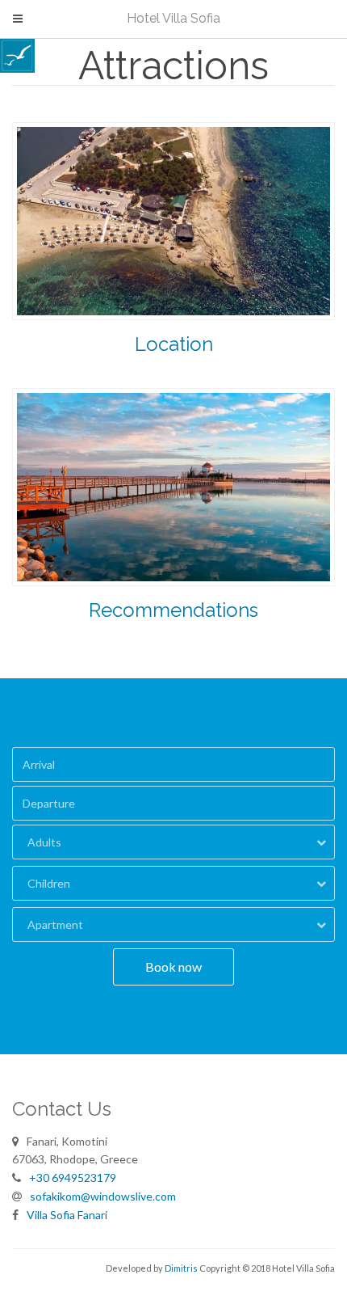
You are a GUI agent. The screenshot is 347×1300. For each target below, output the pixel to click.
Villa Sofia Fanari (67, 1215)
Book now (173, 966)
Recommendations (173, 610)
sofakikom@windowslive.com (103, 1196)
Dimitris (181, 1268)
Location (174, 344)
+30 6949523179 (72, 1177)
